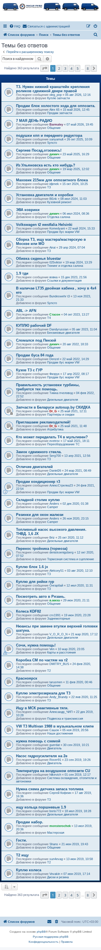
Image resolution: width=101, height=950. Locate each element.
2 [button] (59, 68)
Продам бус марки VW (63, 231)
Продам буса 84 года (34, 355)
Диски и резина (58, 877)
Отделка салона (58, 217)
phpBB (41, 931)
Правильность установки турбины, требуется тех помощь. (48, 387)
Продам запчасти (59, 113)
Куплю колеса (28, 870)
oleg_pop (55, 94)
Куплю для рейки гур (35, 582)
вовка (53, 277)
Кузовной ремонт (59, 202)
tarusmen (55, 682)
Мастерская (55, 832)
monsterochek (60, 826)
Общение (54, 127)
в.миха (54, 600)
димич (54, 154)
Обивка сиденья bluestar (38, 258)
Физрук (54, 374)
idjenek (54, 184)
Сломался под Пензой (36, 340)
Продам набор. (29, 822)
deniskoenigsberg (61, 552)
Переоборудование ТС (63, 444)
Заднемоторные (58, 618)
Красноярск (26, 678)
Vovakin (54, 873)
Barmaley (56, 124)
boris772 (55, 811)
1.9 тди (22, 273)
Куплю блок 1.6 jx (32, 567)
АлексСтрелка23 (61, 485)
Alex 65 (54, 109)
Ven (51, 649)
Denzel (54, 359)
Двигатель (54, 748)
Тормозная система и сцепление (70, 559)
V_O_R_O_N (58, 634)
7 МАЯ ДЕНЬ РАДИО (34, 121)
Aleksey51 (56, 570)
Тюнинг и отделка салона (65, 265)
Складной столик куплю (38, 500)
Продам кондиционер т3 (38, 481)
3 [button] (65, 68)
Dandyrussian (58, 329)
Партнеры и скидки (60, 414)
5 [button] (78, 68)
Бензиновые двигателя (63, 332)
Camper (52, 507)
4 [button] (71, 68)
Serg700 (55, 455)
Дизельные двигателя (62, 399)
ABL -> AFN (26, 311)
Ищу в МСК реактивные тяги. (42, 708)
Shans (53, 844)
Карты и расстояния (61, 652)
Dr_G (53, 411)
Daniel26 (55, 470)
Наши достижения (60, 733)
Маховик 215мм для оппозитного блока (52, 180)
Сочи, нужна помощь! (36, 645)
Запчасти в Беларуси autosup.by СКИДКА (53, 407)
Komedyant (57, 228)
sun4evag (56, 859)
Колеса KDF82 (28, 611)
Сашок (54, 730)
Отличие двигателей (34, 467)
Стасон (54, 314)
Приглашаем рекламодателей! (43, 422)
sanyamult (56, 139)
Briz (52, 537)
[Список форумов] (50, 6)
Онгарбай (56, 585)
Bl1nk (53, 198)
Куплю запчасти (58, 98)
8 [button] (88, 68)
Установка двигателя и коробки (44, 195)
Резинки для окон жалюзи (39, 515)
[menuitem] (14, 26)
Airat (52, 247)
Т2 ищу (22, 855)
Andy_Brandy (58, 697)
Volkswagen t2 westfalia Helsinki (44, 225)
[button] (44, 68)
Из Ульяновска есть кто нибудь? (45, 165)
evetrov (54, 440)
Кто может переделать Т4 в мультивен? (52, 437)
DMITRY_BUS (59, 664)
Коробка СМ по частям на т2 (42, 660)
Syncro (52, 142)
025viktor (55, 262)
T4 (49, 317)
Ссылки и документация (64, 280)
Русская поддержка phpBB (50, 936)
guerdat (54, 745)
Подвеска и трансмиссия (65, 718)
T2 (49, 670)
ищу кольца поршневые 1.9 (41, 807)
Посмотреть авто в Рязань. (40, 596)
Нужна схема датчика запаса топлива (49, 789)
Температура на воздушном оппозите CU (53, 771)
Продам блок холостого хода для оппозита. (55, 106)
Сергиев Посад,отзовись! (38, 150)
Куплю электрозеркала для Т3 (43, 693)
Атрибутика (55, 429)
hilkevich (55, 774)
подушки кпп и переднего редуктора (49, 135)
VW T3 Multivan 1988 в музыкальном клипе (55, 726)
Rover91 (55, 759)
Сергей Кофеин (60, 792)
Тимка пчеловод (61, 393)
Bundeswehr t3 (59, 296)
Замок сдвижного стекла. (39, 452)
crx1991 (55, 615)
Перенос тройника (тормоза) (41, 548)
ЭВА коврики (28, 210)
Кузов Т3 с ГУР (29, 370)
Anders (54, 503)
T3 (49, 187)
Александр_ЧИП (61, 711)
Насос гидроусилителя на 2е (41, 756)
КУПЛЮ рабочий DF (34, 325)
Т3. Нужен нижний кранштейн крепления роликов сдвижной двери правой (53, 89)
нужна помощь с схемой (38, 741)
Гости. (21, 840)
